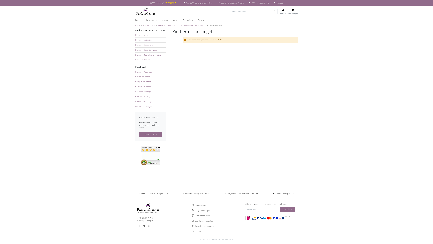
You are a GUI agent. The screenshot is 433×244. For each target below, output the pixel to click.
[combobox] (252, 11)
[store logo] (145, 11)
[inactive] (150, 155)
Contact (198, 231)
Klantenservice (200, 205)
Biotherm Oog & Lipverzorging (148, 55)
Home (137, 25)
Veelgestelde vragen (202, 210)
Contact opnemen (150, 134)
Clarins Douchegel (143, 77)
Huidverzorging (149, 25)
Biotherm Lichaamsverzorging (192, 25)
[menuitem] (139, 20)
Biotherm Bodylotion (144, 40)
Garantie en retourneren (204, 226)
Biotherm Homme (142, 60)
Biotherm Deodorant (144, 45)
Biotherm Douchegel (143, 35)
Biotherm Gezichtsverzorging (147, 50)
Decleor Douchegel (143, 91)
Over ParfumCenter (202, 216)
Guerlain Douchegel (143, 96)
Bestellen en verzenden (204, 221)
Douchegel (140, 67)
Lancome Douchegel (143, 101)
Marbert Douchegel (143, 106)
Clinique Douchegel (143, 82)
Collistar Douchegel (143, 87)
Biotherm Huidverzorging (167, 25)
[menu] (216, 20)
